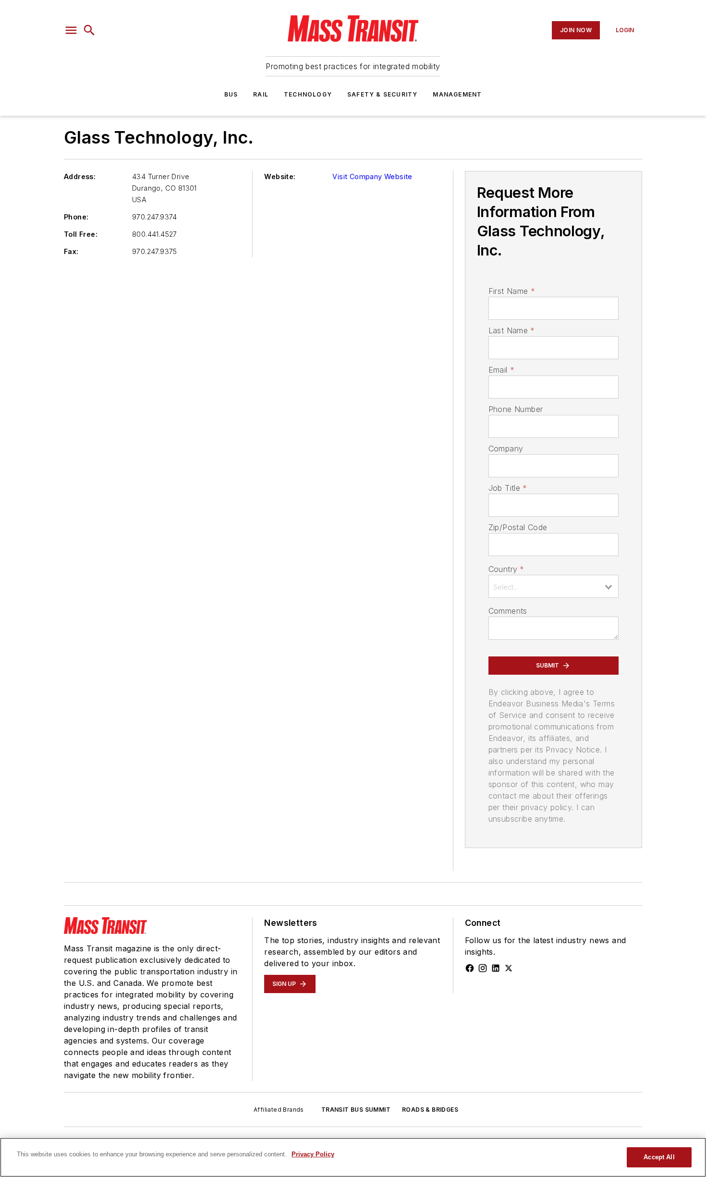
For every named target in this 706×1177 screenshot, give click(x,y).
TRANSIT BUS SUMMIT (355, 1109)
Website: (279, 176)
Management (457, 94)
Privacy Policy (313, 1154)
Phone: (76, 217)
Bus (231, 94)
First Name (511, 291)
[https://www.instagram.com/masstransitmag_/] (482, 968)
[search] (89, 30)
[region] (353, 1157)
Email (501, 370)
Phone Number (515, 409)
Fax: (71, 251)
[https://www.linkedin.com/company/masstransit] (495, 968)
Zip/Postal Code (518, 527)
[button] (71, 30)
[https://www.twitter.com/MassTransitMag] (508, 968)
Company (505, 448)
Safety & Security (382, 94)
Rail (260, 94)
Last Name (511, 330)
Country (506, 569)
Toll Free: (80, 234)
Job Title (507, 488)
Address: (80, 176)
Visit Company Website (372, 176)
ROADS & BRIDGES (430, 1109)
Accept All (659, 1157)
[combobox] (553, 586)
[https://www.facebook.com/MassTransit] (470, 968)
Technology (308, 94)
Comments (507, 611)
